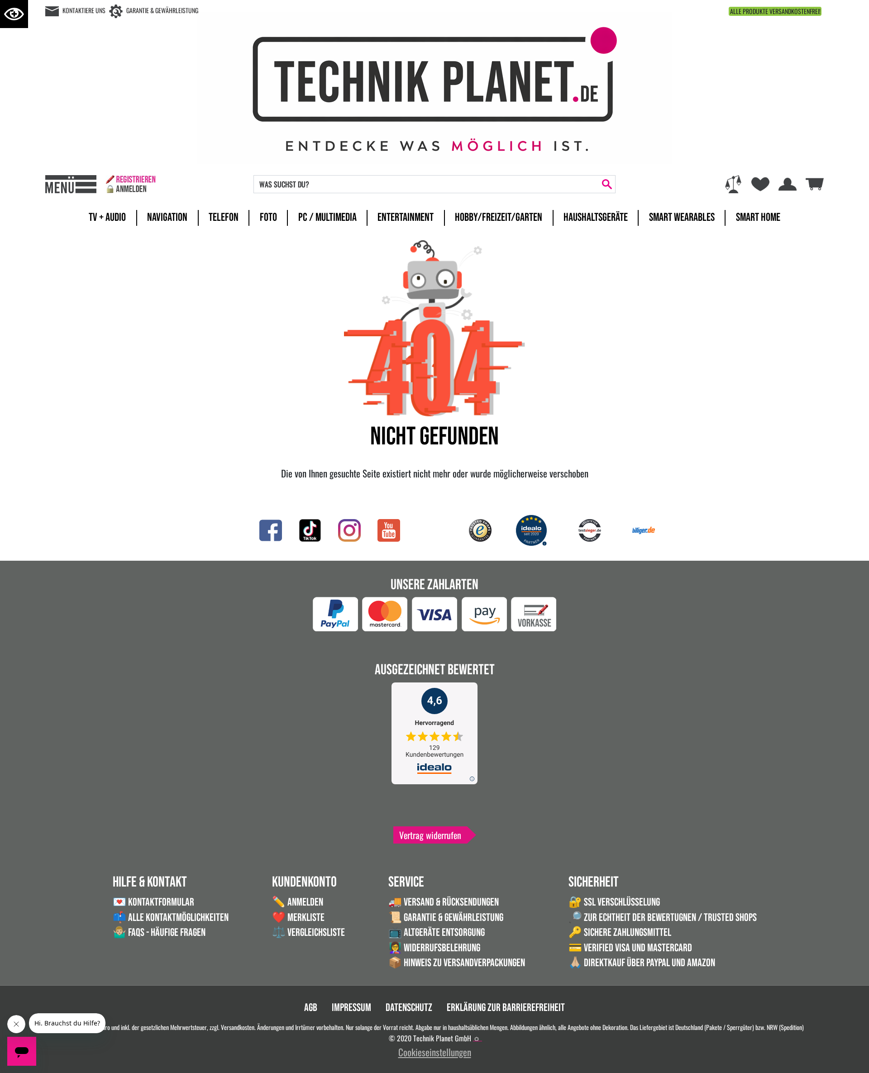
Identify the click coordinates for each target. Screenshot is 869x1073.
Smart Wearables (682, 217)
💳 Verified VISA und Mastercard (630, 947)
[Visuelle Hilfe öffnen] (14, 14)
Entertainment (405, 217)
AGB (310, 1007)
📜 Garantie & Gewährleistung (445, 917)
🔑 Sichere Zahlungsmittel (619, 932)
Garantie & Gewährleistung (162, 10)
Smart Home (758, 217)
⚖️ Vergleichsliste (308, 932)
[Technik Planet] (434, 87)
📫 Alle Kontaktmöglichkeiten (171, 917)
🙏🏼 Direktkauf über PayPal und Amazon (641, 962)
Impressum (351, 1007)
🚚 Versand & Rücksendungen (443, 902)
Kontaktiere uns (83, 10)
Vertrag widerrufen (430, 835)
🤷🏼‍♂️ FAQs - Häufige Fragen (159, 932)
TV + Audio (107, 217)
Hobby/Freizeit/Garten (498, 217)
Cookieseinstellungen (434, 1052)
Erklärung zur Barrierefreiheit (506, 1007)
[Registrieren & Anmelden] (130, 184)
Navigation (167, 217)
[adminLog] (476, 1039)
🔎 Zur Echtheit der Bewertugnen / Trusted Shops (662, 917)
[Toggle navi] (70, 184)
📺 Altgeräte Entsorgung (436, 932)
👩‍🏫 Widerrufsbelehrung (434, 947)
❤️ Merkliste (298, 917)
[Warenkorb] (815, 183)
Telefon (224, 217)
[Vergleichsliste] (733, 184)
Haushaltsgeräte (595, 217)
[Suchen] (607, 184)
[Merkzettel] (760, 184)
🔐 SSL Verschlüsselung (614, 902)
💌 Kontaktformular (153, 902)
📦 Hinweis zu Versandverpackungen (456, 962)
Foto (268, 217)
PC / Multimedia (327, 217)
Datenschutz (409, 1007)
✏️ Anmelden (297, 902)
